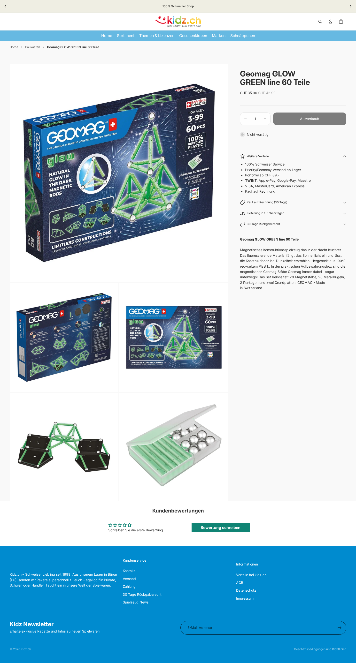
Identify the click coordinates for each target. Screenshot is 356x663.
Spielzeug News (135, 602)
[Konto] (330, 21)
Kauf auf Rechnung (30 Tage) (267, 202)
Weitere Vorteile (258, 156)
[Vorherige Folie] (5, 6)
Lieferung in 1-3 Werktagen (265, 213)
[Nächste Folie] (350, 6)
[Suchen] (320, 21)
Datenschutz (246, 590)
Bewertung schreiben (220, 527)
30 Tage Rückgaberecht (263, 224)
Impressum (245, 598)
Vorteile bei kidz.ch (251, 575)
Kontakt (129, 571)
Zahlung (129, 586)
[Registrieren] (339, 627)
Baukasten (32, 47)
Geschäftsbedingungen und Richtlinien (320, 649)
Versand (129, 579)
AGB (239, 582)
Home (14, 47)
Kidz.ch (26, 649)
